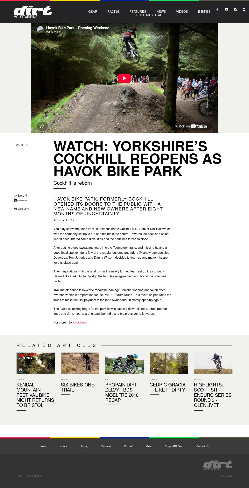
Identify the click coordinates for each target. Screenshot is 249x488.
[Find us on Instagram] (236, 9)
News (161, 11)
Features (138, 11)
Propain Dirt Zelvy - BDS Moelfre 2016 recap (124, 380)
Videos (182, 11)
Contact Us (202, 446)
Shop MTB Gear (149, 15)
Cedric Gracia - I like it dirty (169, 375)
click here (80, 322)
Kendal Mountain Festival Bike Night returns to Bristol (36, 382)
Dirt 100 (128, 446)
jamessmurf (22, 200)
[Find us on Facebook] (217, 9)
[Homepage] (217, 464)
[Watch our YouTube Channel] (226, 9)
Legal (20, 476)
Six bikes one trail (80, 375)
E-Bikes (204, 11)
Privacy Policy (34, 476)
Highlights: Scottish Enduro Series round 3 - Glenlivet (213, 382)
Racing (113, 11)
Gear (92, 11)
